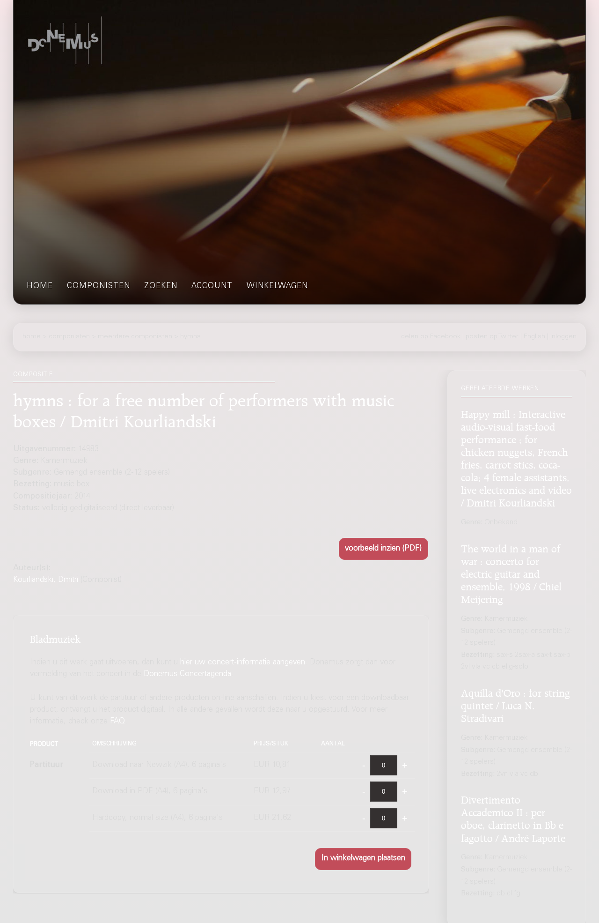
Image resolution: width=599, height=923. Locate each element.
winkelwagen (277, 286)
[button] (383, 549)
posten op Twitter (492, 337)
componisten (98, 286)
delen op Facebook (430, 337)
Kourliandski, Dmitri (45, 580)
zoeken (160, 286)
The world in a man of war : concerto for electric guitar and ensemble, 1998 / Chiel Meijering (511, 572)
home (40, 286)
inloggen (563, 337)
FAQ (117, 722)
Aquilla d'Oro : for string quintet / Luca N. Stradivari (515, 703)
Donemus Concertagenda (187, 674)
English (534, 337)
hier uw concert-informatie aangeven (242, 663)
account (212, 286)
